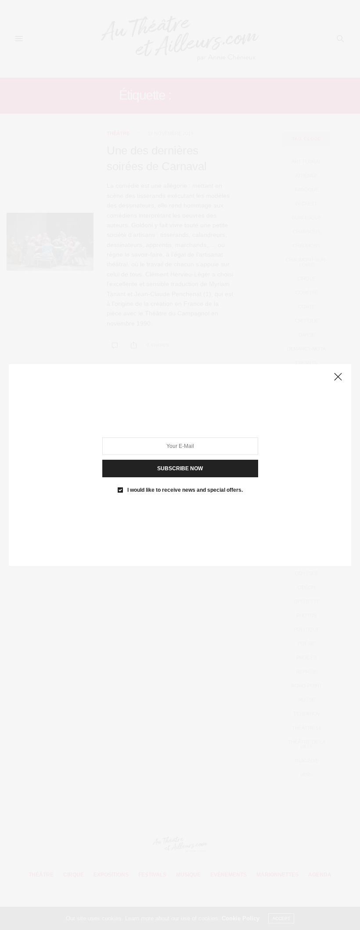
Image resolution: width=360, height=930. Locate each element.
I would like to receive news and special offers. (185, 490)
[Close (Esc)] (338, 377)
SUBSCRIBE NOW (180, 468)
